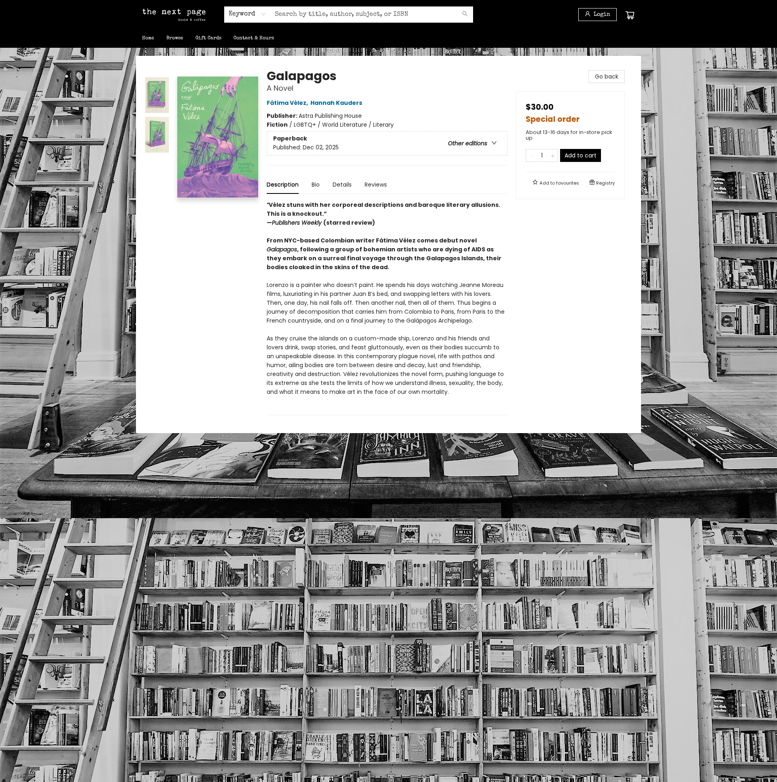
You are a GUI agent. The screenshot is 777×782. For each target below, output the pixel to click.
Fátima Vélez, (288, 103)
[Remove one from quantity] (531, 155)
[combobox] (247, 14)
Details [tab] (342, 185)
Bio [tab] (316, 185)
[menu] (388, 38)
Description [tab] (283, 185)
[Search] (465, 14)
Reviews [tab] (376, 185)
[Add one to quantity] (553, 155)
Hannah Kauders (336, 103)
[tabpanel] (387, 307)
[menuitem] (148, 38)
